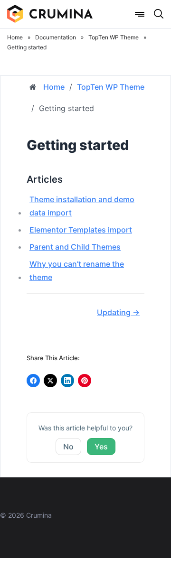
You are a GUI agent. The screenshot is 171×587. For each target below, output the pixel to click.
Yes (101, 446)
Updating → (118, 312)
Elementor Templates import (80, 229)
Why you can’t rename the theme (76, 270)
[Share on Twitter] (50, 380)
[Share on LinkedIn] (67, 380)
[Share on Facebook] (33, 380)
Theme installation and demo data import (81, 206)
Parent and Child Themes (75, 247)
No (68, 446)
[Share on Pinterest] (84, 380)
